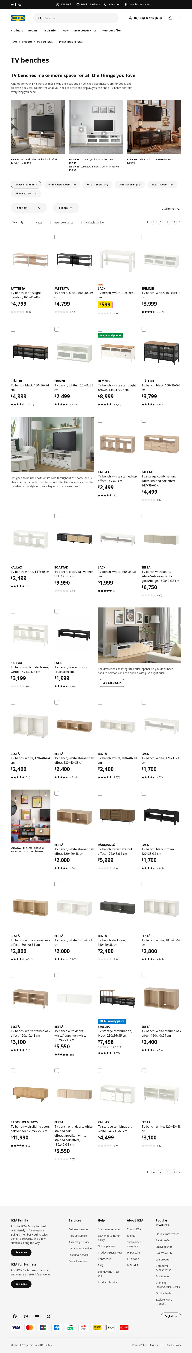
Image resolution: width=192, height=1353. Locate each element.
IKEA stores (115, 4)
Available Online (94, 222)
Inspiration (50, 30)
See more (21, 1252)
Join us (131, 1235)
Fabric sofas (163, 1240)
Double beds (163, 1293)
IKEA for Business (90, 4)
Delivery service (78, 1229)
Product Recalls (107, 1282)
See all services (78, 1261)
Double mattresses (167, 1234)
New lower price (63, 222)
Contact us (104, 1259)
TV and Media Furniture (71, 41)
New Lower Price (85, 30)
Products (27, 41)
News (38, 222)
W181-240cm (129, 184)
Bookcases (162, 1276)
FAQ (100, 1265)
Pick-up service (78, 1235)
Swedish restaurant (139, 4)
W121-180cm (97, 184)
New (66, 30)
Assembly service (79, 1242)
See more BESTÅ (112, 682)
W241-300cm (162, 184)
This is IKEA (134, 1229)
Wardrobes (162, 1259)
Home (14, 41)
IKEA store (133, 1252)
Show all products (26, 184)
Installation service (80, 1248)
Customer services (109, 1229)
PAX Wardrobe (164, 1253)
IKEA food (133, 1259)
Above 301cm (26, 193)
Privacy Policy (139, 1345)
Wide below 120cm (62, 184)
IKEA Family (67, 4)
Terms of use (157, 1345)
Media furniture (45, 41)
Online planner (106, 1246)
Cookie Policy (174, 1345)
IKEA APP (132, 1265)
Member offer (111, 30)
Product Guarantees (110, 1252)
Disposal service (78, 1255)
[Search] (39, 18)
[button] (29, 208)
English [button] (169, 1316)
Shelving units (164, 1246)
